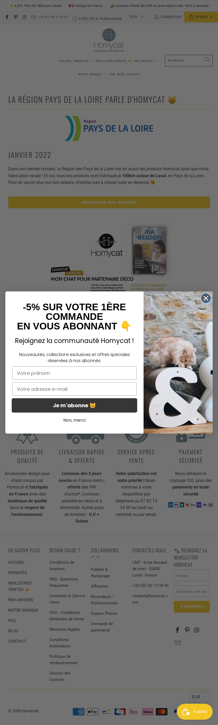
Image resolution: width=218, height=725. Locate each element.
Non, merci (74, 420)
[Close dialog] (206, 298)
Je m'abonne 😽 (74, 405)
